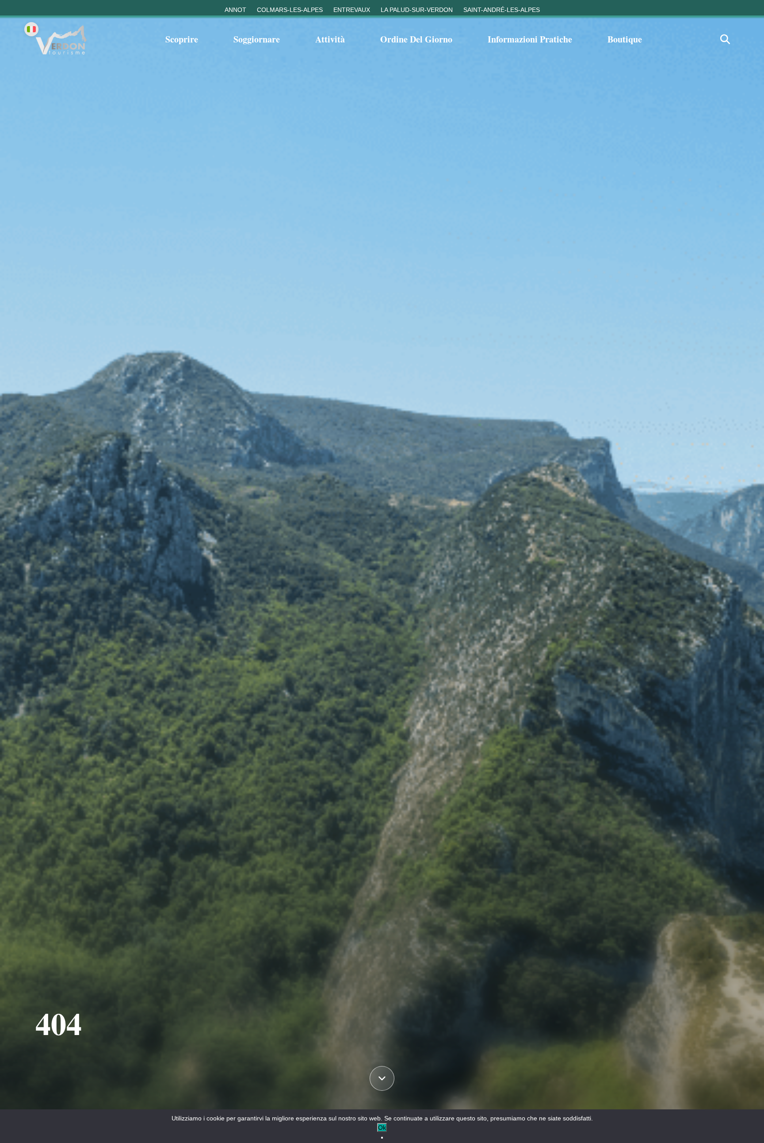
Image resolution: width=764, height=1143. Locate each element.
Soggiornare (256, 39)
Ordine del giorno (416, 39)
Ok (382, 1127)
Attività (330, 39)
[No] (382, 1138)
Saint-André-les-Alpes (501, 9)
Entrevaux (351, 9)
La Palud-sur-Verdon (417, 9)
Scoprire (181, 39)
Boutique (624, 39)
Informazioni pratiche (530, 39)
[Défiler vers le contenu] (382, 1080)
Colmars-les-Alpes (290, 9)
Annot (235, 9)
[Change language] (31, 29)
